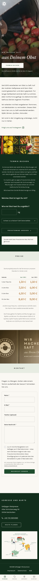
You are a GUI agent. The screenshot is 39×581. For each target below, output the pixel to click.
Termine (5, 579)
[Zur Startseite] (4, 3)
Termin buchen (12, 65)
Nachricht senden (19, 471)
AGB (30, 571)
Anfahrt (24, 579)
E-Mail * (7, 405)
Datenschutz (22, 571)
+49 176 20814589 (11, 518)
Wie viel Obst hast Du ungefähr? (15, 206)
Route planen (11, 525)
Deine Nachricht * (10, 425)
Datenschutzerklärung (10, 466)
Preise (14, 579)
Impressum (11, 571)
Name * (6, 395)
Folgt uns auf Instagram (11, 127)
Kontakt (34, 579)
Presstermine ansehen (18, 230)
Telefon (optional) (10, 415)
